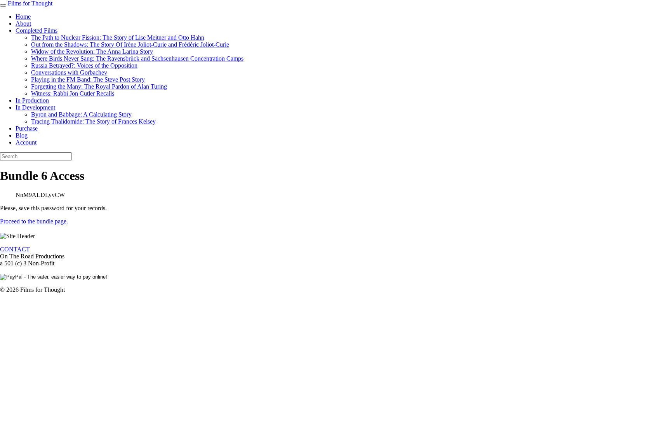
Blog (22, 135)
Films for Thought (30, 3)
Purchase (27, 128)
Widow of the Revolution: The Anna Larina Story (92, 51)
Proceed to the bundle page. (34, 221)
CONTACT (15, 249)
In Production (32, 100)
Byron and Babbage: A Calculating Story (81, 114)
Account (26, 142)
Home (23, 16)
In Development (35, 107)
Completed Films (36, 30)
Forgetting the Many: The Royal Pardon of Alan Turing (99, 86)
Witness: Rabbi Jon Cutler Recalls (72, 93)
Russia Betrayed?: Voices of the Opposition (84, 65)
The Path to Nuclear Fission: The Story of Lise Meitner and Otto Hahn (117, 37)
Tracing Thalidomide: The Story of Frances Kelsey (93, 121)
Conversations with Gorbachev (69, 72)
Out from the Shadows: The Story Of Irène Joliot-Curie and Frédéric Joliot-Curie (130, 44)
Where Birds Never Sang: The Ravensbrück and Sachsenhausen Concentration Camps (137, 58)
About (23, 23)
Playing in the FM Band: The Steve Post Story (88, 79)
